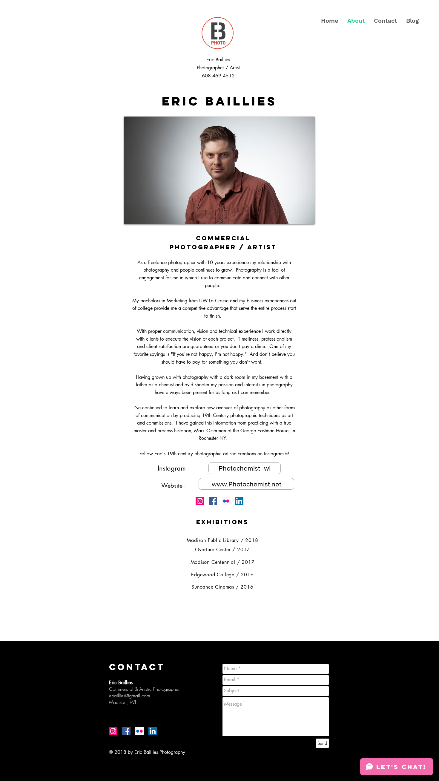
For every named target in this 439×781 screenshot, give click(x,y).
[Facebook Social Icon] (213, 501)
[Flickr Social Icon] (226, 501)
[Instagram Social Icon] (200, 501)
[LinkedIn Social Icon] (239, 501)
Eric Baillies (218, 59)
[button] (207, 452)
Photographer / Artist (218, 68)
